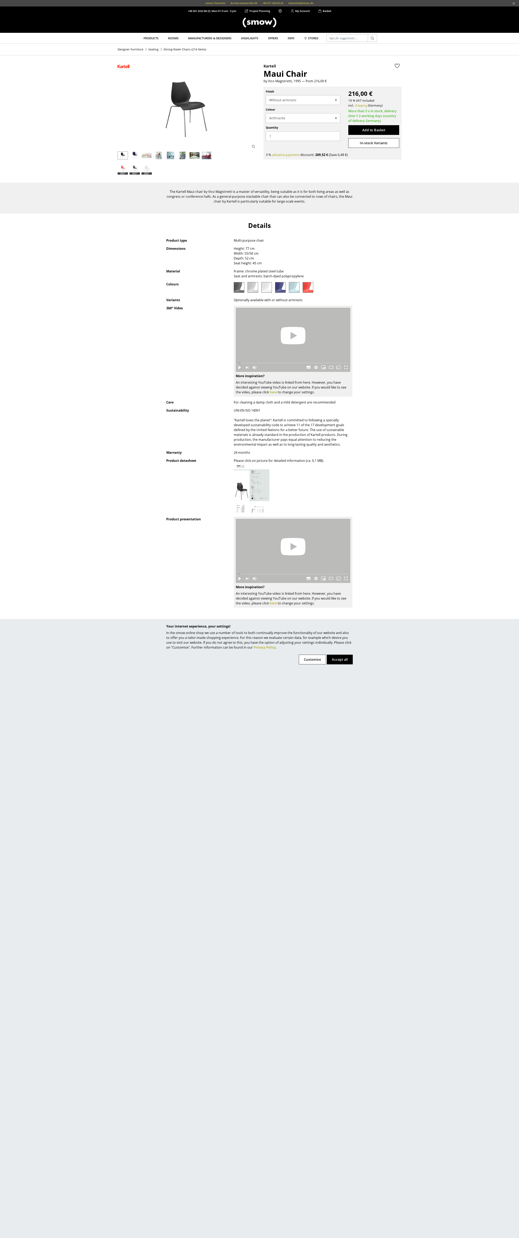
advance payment (285, 155)
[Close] (513, 3)
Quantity (272, 127)
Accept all (340, 659)
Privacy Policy (265, 647)
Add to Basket (373, 130)
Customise (312, 659)
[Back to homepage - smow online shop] (259, 22)
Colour (270, 109)
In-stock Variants (373, 143)
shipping (361, 105)
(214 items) (185, 49)
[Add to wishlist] (397, 65)
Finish (270, 91)
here (273, 392)
